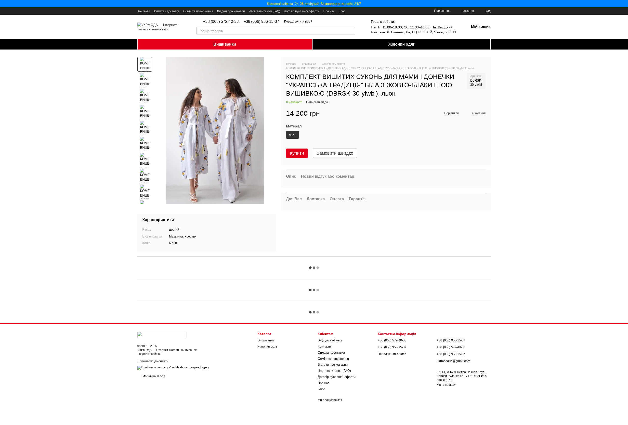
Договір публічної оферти (301, 11)
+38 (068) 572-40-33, (221, 22)
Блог (342, 11)
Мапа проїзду (446, 385)
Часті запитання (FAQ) (264, 11)
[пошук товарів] (351, 31)
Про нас (329, 11)
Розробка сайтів (148, 354)
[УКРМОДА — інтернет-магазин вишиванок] (161, 334)
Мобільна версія (153, 376)
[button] (624, 3)
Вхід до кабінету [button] (330, 340)
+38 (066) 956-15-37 (261, 22)
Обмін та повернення (198, 11)
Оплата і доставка (166, 11)
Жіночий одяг (401, 44)
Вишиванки (224, 44)
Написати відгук (317, 102)
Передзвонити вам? (298, 21)
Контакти (143, 11)
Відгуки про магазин (231, 11)
